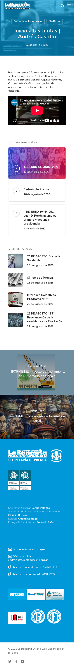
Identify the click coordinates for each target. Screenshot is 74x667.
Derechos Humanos (27, 21)
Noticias (55, 21)
